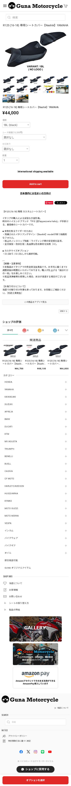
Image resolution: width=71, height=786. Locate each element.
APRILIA (9, 411)
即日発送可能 (11, 560)
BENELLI (9, 456)
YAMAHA (9, 389)
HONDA (8, 382)
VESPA (8, 523)
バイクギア (10, 545)
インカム (9, 530)
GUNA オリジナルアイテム (18, 568)
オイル (8, 553)
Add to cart (35, 184)
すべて (10, 330)
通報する (63, 311)
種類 (4, 120)
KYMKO (8, 501)
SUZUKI (9, 404)
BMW (7, 419)
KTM (7, 434)
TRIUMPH (9, 449)
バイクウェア (11, 538)
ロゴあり (6, 144)
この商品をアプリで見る (35, 302)
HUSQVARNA (11, 493)
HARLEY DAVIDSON (14, 486)
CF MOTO (9, 478)
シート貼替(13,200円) (12, 132)
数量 (4, 155)
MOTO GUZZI (11, 508)
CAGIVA (9, 471)
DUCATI (8, 426)
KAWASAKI (10, 397)
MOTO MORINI (12, 516)
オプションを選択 (35, 780)
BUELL (8, 463)
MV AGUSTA (11, 441)
